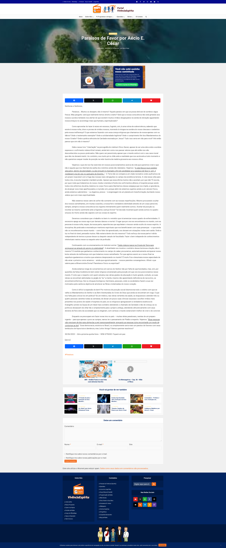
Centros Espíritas (104, 509)
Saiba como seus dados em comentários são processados (124, 468)
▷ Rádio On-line (67, 1)
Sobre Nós (88, 17)
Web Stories (103, 497)
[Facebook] (149, 499)
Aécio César (126, 48)
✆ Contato (139, 17)
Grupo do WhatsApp (71, 513)
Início (81, 17)
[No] (221, 545)
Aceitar (162, 545)
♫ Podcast (81, 1)
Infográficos (103, 512)
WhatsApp (74, 1)
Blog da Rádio (103, 517)
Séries (129, 17)
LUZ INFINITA (113, 33)
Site (130, 444)
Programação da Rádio (106, 495)
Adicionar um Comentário (112, 48)
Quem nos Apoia (70, 507)
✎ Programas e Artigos (104, 17)
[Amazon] (149, 505)
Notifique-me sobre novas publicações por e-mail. (86, 458)
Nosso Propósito (70, 504)
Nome (67, 444)
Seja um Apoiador (70, 516)
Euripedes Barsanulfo (106, 514)
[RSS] (140, 505)
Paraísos (69, 355)
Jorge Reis (96, 1)
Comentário (69, 426)
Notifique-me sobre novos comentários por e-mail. (86, 454)
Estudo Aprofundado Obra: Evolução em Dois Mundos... (118, 399)
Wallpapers (103, 506)
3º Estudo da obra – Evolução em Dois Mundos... (85, 399)
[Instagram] (154, 499)
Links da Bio (68, 502)
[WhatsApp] (145, 499)
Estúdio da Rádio (70, 510)
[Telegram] (145, 505)
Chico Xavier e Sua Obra (106, 500)
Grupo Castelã (88, 1)
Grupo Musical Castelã (106, 492)
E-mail (100, 444)
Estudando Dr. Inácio (105, 503)
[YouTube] (135, 499)
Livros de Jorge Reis (105, 489)
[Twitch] (154, 505)
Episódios (102, 486)
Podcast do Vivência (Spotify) (108, 483)
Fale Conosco (69, 519)
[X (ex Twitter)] (140, 499)
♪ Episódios (119, 17)
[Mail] (135, 505)
